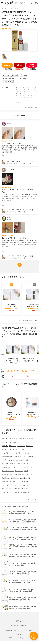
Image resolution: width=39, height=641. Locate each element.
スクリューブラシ (7, 488)
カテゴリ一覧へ (32, 499)
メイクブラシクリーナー (20, 488)
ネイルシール (6, 467)
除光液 (26, 471)
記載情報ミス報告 (32, 107)
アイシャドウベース (8, 456)
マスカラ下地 (20, 449)
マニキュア (24, 463)
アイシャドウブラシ (8, 485)
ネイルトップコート (17, 467)
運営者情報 (9, 630)
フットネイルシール (8, 471)
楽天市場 (19, 65)
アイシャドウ (29, 453)
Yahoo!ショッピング (31, 65)
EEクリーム (5, 449)
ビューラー (23, 478)
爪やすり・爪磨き (18, 474)
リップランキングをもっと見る (28, 320)
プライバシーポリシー (27, 630)
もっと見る (19, 102)
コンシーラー (29, 438)
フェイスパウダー (7, 442)
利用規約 (16, 630)
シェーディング (26, 442)
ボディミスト (16, 492)
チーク (22, 438)
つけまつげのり (20, 460)
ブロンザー (5, 446)
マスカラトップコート (8, 453)
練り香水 (24, 492)
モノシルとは (24, 625)
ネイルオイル (19, 471)
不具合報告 (19, 634)
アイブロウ (18, 456)
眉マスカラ (5, 463)
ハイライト (16, 442)
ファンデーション (13, 438)
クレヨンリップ (30, 474)
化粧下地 (4, 438)
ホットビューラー (28, 456)
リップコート (15, 478)
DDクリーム (29, 446)
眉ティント (29, 460)
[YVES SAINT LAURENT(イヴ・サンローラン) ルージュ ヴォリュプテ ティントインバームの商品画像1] (19, 40)
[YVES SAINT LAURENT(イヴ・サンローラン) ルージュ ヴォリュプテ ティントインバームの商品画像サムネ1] (5, 57)
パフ (29, 478)
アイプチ (4, 460)
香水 (29, 492)
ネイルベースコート (30, 467)
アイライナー (20, 453)
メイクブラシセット (22, 481)
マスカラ (12, 449)
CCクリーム (21, 446)
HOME (19, 621)
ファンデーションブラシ (22, 485)
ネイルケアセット (7, 474)
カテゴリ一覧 (15, 625)
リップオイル (6, 478)
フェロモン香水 (6, 492)
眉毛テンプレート (14, 463)
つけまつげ (11, 460)
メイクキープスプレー (8, 481)
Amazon (7, 65)
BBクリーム (12, 446)
